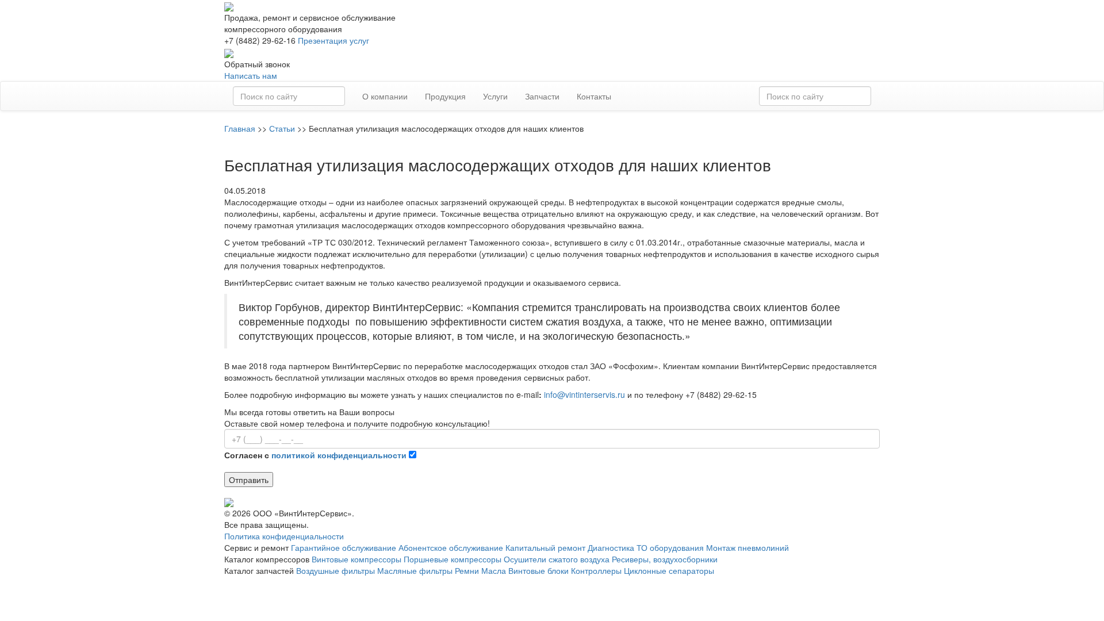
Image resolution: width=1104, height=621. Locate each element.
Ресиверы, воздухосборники (665, 559)
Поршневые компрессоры (452, 559)
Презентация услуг (333, 40)
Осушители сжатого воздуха (557, 559)
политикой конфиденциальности (339, 455)
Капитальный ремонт (545, 547)
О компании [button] (385, 96)
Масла (493, 570)
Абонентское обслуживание (450, 547)
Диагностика (611, 547)
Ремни (467, 570)
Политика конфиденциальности (284, 536)
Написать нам (250, 75)
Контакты (594, 96)
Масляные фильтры (415, 570)
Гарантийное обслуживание (343, 547)
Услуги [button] (495, 96)
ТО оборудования (670, 547)
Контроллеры (596, 570)
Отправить (249, 479)
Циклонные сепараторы (669, 570)
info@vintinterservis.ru (584, 394)
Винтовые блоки (538, 570)
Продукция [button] (445, 96)
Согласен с (315, 455)
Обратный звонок (257, 64)
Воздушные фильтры (335, 570)
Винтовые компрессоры (356, 559)
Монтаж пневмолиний (747, 547)
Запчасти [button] (542, 96)
